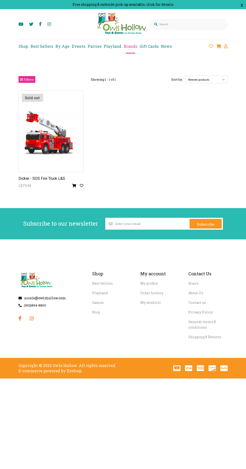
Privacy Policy (200, 312)
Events (78, 46)
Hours (193, 283)
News (166, 46)
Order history (151, 293)
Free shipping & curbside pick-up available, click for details (123, 4)
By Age (62, 46)
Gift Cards (149, 46)
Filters (28, 79)
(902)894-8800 (35, 305)
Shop (23, 46)
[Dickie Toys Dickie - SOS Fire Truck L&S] (50, 131)
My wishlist (150, 302)
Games (98, 302)
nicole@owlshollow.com (45, 298)
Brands (130, 46)
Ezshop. (75, 370)
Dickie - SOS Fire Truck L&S (41, 178)
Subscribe (205, 224)
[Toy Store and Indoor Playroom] (122, 35)
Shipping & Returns (204, 337)
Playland (112, 46)
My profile (149, 283)
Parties (94, 46)
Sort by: (177, 79)
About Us (195, 293)
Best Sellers (42, 46)
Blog (96, 312)
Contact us (197, 302)
